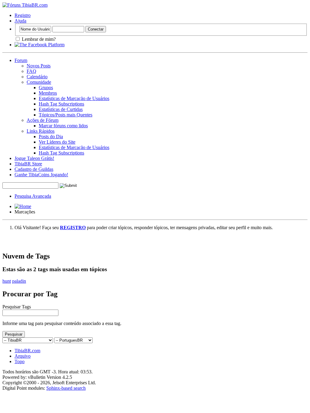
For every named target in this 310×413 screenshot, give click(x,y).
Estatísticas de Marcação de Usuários (74, 98)
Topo (20, 361)
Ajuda (20, 20)
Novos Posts (39, 65)
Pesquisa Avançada (33, 196)
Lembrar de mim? (38, 39)
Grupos (46, 87)
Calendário (37, 76)
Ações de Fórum (42, 120)
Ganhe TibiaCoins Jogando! (41, 174)
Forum (21, 60)
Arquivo (23, 356)
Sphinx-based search (66, 388)
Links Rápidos (40, 131)
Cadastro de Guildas (34, 169)
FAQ (31, 71)
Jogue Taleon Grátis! (34, 158)
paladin (19, 281)
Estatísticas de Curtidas (61, 109)
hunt (6, 281)
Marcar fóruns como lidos (63, 125)
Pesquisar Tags (16, 306)
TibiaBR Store (28, 163)
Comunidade (39, 82)
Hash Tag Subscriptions (61, 103)
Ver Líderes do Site (57, 142)
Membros (48, 93)
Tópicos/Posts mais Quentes (65, 114)
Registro (23, 15)
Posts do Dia (51, 136)
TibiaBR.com (27, 350)
